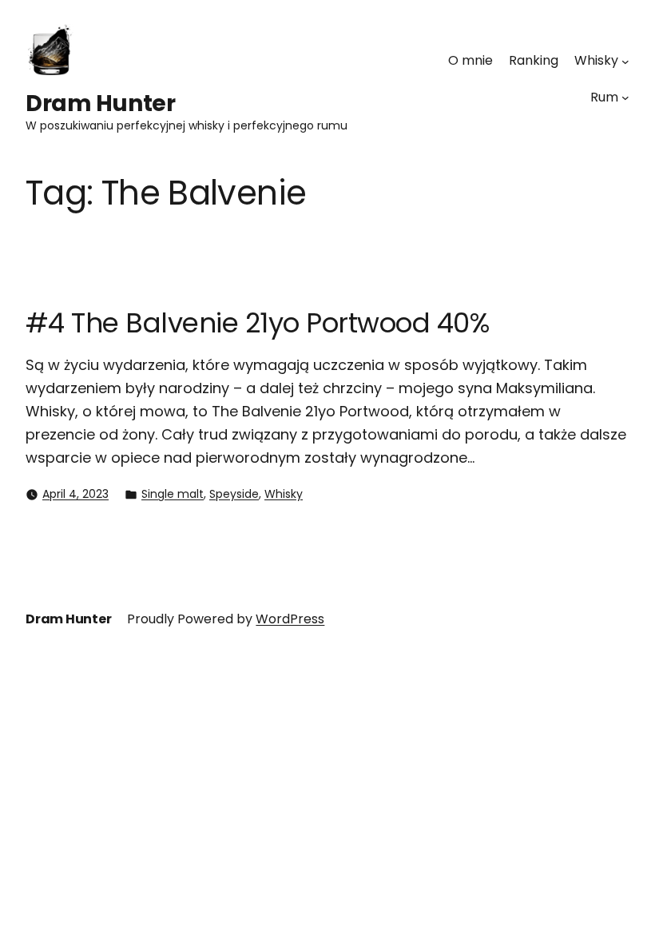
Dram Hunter (100, 103)
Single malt (172, 494)
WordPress (290, 619)
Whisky (283, 494)
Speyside (234, 494)
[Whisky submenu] (625, 61)
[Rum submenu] (625, 97)
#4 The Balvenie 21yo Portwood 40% (257, 323)
